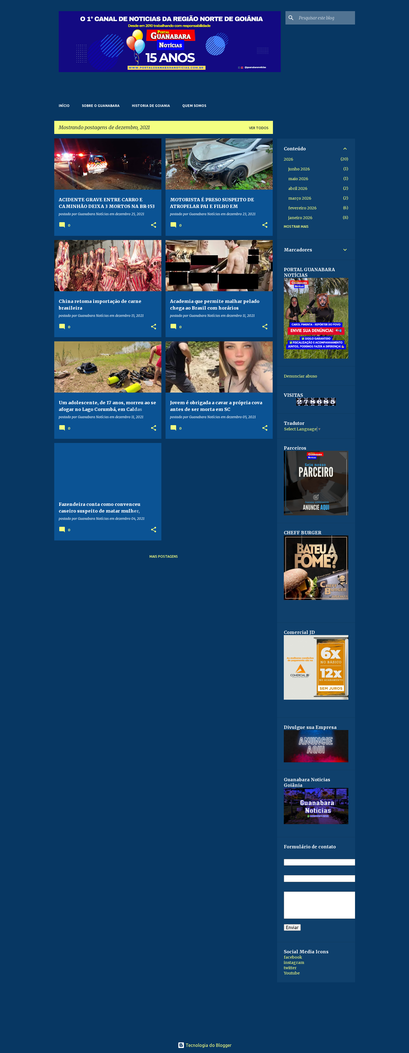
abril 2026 (297, 188)
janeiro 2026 (300, 217)
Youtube (292, 973)
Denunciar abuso (300, 376)
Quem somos (194, 105)
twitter (290, 967)
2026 (288, 159)
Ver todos (258, 128)
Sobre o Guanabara (101, 105)
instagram (294, 962)
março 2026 (299, 198)
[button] (153, 225)
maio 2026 (298, 178)
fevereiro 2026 (302, 207)
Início (64, 105)
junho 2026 (299, 169)
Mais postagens (163, 556)
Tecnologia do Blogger (207, 1045)
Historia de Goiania (151, 105)
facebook (293, 957)
